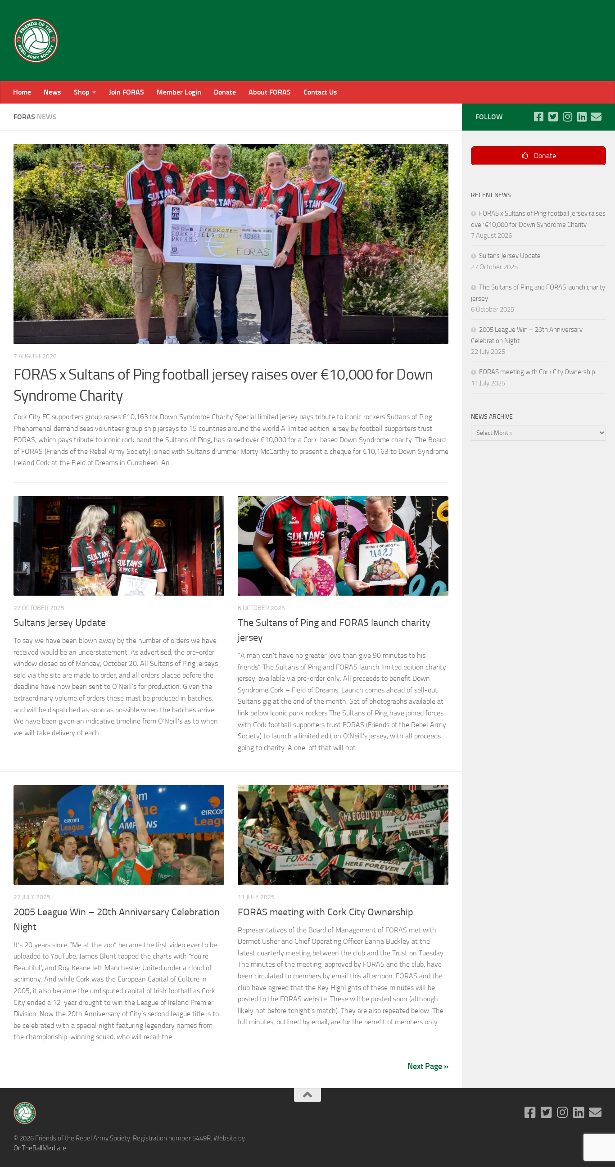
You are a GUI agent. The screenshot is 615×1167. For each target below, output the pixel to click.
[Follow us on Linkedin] (581, 116)
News (52, 92)
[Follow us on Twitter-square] (552, 116)
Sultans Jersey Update (60, 623)
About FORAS (270, 92)
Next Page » (427, 1066)
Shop (82, 92)
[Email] (596, 116)
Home (22, 92)
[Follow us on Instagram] (567, 116)
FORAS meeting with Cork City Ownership (325, 912)
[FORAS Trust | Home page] (36, 40)
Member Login (179, 92)
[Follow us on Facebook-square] (538, 116)
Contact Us (320, 92)
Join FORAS (126, 92)
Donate (225, 92)
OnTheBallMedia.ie (40, 1148)
